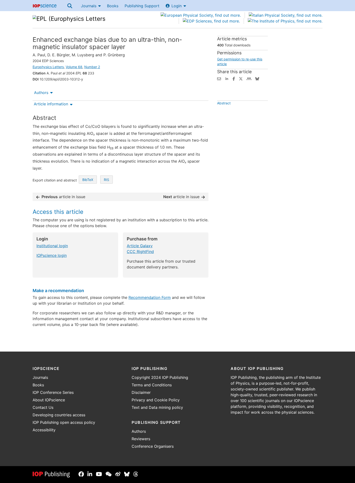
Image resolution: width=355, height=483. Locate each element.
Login (176, 5)
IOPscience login (51, 255)
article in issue (63, 196)
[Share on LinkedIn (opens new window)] (227, 78)
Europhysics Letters (48, 67)
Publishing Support (142, 5)
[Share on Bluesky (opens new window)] (257, 78)
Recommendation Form (149, 297)
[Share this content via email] (219, 78)
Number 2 (92, 67)
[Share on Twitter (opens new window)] (241, 78)
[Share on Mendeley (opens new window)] (249, 78)
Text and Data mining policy (157, 407)
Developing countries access (59, 414)
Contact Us (43, 407)
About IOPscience (49, 399)
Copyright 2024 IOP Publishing (160, 377)
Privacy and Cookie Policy (156, 399)
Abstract (224, 103)
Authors (41, 92)
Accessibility (44, 429)
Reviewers (141, 438)
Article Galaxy (140, 245)
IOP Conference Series (53, 392)
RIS (106, 180)
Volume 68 (74, 67)
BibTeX (87, 180)
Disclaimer (141, 392)
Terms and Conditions (152, 384)
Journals (88, 5)
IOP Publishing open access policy (64, 422)
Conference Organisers (153, 446)
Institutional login (52, 245)
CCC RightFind (140, 251)
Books (112, 5)
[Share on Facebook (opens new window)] (234, 78)
